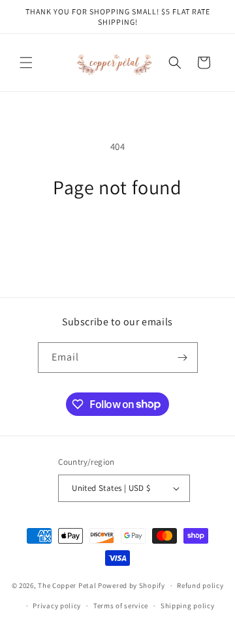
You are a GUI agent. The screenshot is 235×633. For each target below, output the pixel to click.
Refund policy (200, 585)
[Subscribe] (182, 357)
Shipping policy (188, 605)
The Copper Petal (67, 585)
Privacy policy (57, 605)
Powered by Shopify (131, 585)
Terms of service (120, 605)
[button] (26, 62)
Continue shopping (118, 235)
